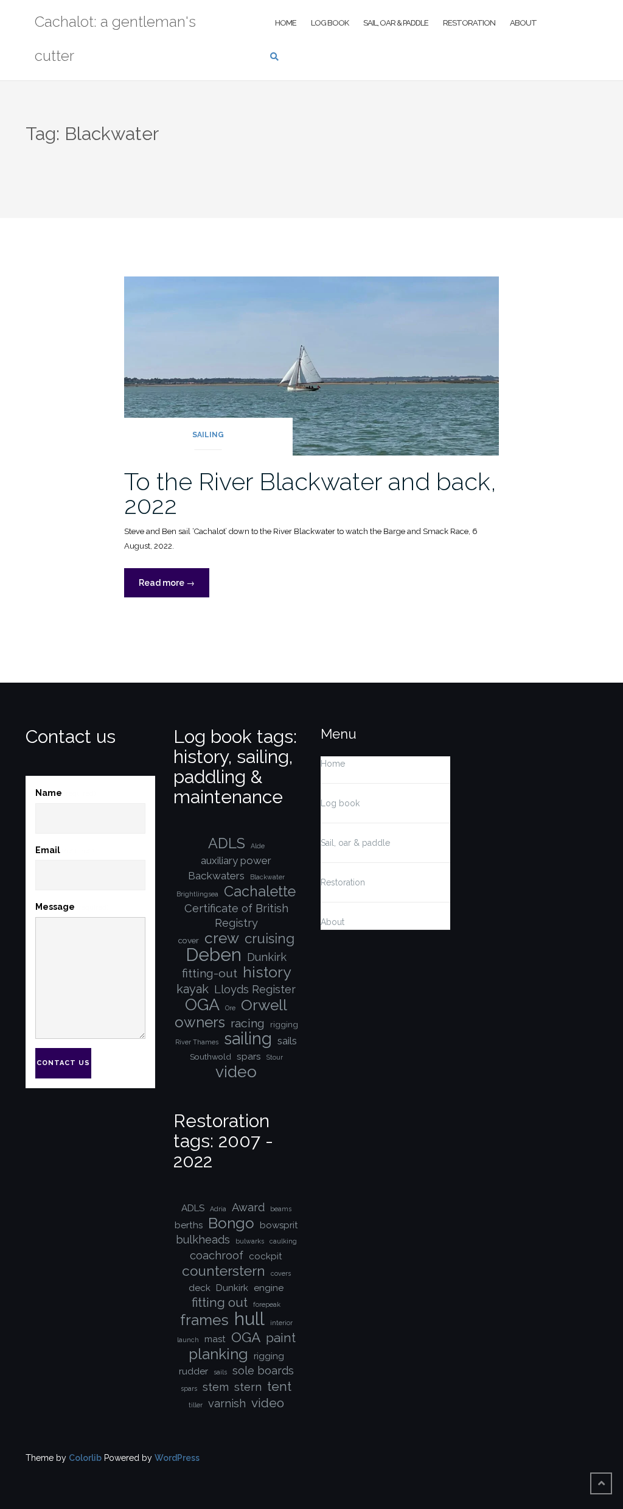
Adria (218, 1208)
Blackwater (267, 877)
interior (281, 1322)
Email (64, 850)
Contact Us (63, 1063)
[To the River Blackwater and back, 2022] (311, 365)
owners (200, 1022)
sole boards (263, 1370)
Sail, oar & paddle (395, 22)
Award (248, 1207)
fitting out (220, 1302)
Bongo (231, 1223)
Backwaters (216, 876)
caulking (283, 1241)
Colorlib (85, 1458)
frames (204, 1320)
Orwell (264, 1005)
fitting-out (209, 973)
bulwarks (249, 1241)
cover (188, 940)
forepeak (266, 1304)
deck (200, 1287)
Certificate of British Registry (236, 915)
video (236, 1071)
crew (221, 938)
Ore (230, 1007)
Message (71, 907)
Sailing (208, 435)
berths (189, 1225)
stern (248, 1387)
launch (188, 1339)
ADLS (226, 843)
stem (216, 1387)
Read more (174, 587)
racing (248, 1023)
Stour (274, 1057)
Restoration (469, 22)
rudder (193, 1371)
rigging (284, 1024)
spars (249, 1056)
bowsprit (279, 1225)
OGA (202, 1004)
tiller (196, 1405)
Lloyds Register (255, 989)
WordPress (177, 1458)
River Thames (196, 1042)
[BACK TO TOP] (601, 1483)
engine (269, 1287)
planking (218, 1354)
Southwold (210, 1056)
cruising (269, 938)
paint (281, 1338)
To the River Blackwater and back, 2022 (310, 493)
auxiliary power (236, 860)
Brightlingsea (197, 894)
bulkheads (203, 1239)
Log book (330, 22)
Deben (214, 955)
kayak (192, 989)
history (267, 972)
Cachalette (260, 891)
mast (215, 1339)
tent (279, 1386)
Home (285, 22)
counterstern (223, 1271)
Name (65, 793)
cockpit (265, 1256)
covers (281, 1273)
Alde (258, 845)
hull (249, 1319)
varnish (227, 1403)
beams (280, 1208)
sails (287, 1041)
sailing (248, 1039)
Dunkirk (267, 957)
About (523, 22)
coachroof (216, 1255)
